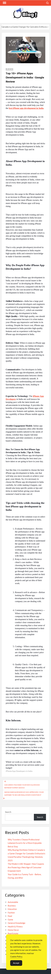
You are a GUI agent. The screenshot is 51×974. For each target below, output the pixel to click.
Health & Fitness (15, 926)
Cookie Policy (16, 956)
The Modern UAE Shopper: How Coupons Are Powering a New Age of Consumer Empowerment (26, 867)
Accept (16, 963)
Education (12, 909)
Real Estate (13, 933)
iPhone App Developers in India (19, 771)
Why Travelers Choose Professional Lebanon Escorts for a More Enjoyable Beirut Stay (25, 843)
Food (10, 916)
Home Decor (13, 930)
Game (10, 919)
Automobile (13, 902)
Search (8, 812)
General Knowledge (16, 923)
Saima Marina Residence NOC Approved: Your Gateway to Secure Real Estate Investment (24, 793)
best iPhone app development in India (26, 108)
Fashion (11, 912)
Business (9, 69)
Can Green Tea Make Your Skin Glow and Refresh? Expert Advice (22, 786)
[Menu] (4, 3)
